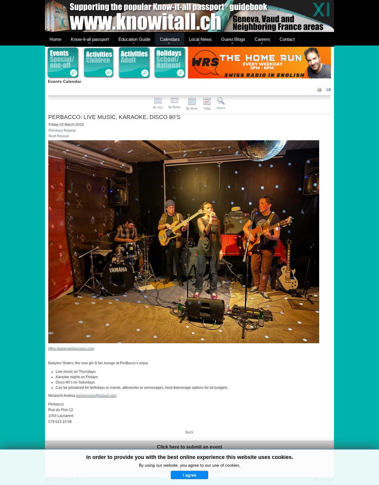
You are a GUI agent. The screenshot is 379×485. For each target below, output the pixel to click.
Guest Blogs (233, 39)
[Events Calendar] (63, 63)
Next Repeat (59, 136)
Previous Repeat (62, 130)
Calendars (170, 39)
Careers (262, 39)
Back (189, 432)
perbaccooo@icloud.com (96, 396)
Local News (200, 39)
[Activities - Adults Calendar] (134, 63)
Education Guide (134, 39)
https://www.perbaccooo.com (71, 349)
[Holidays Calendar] (170, 63)
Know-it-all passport (90, 39)
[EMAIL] (328, 89)
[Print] (319, 89)
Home (55, 39)
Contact (287, 39)
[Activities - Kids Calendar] (99, 63)
